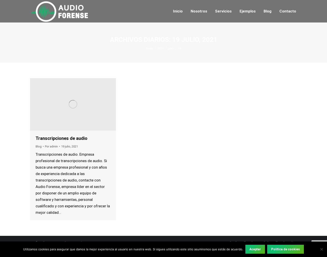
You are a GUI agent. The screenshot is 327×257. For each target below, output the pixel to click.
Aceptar (255, 249)
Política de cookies (285, 249)
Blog (39, 146)
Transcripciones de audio (61, 138)
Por (51, 146)
